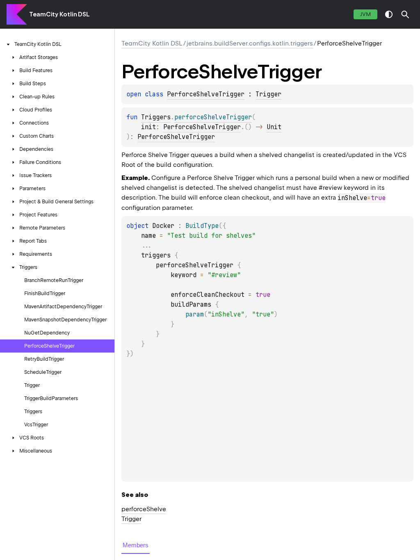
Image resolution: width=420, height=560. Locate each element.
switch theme (389, 14)
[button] (405, 14)
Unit (274, 127)
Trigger (268, 94)
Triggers (156, 117)
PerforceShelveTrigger (205, 94)
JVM (365, 14)
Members (135, 545)
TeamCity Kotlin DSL (59, 14)
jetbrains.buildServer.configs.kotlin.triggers (250, 43)
